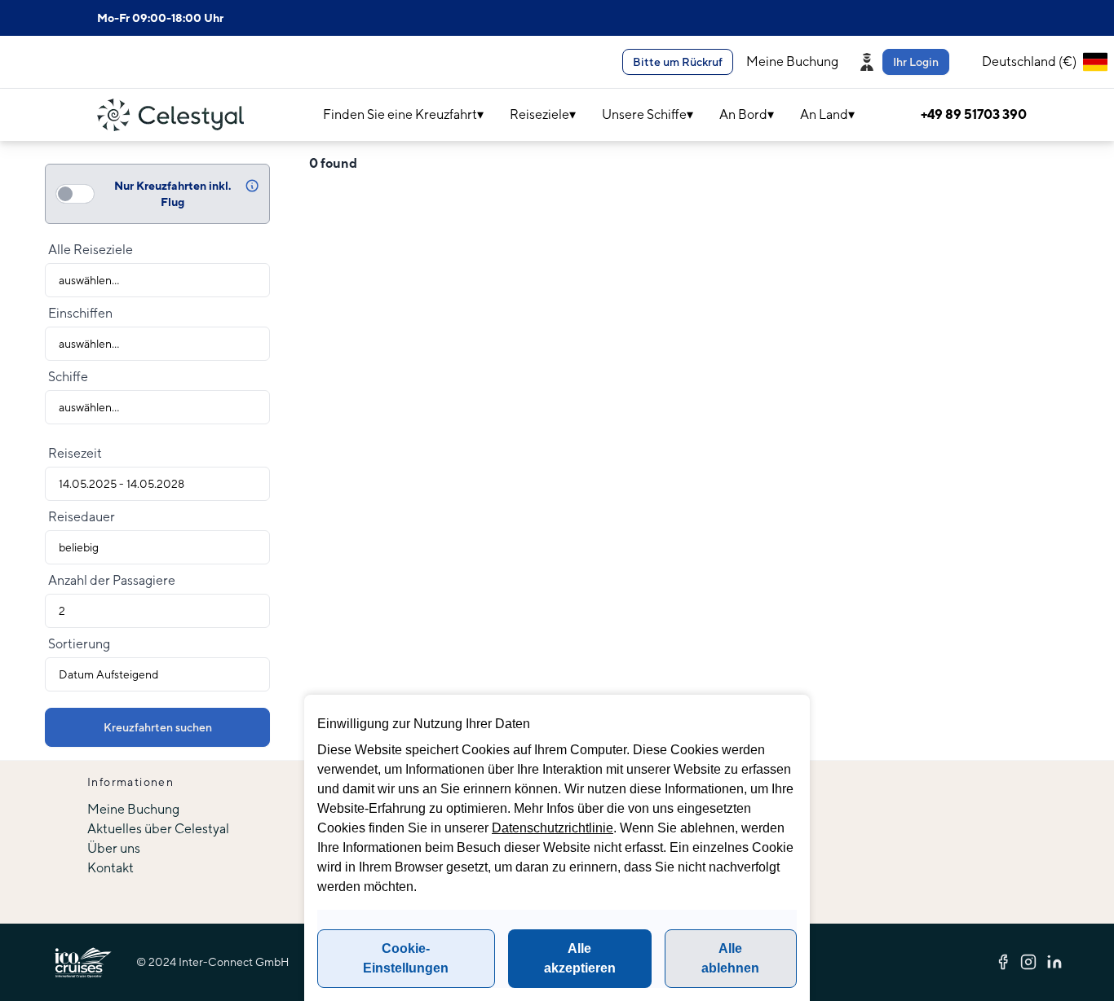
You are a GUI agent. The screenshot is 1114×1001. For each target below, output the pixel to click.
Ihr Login (916, 61)
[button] (906, 61)
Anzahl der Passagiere (111, 580)
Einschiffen (80, 313)
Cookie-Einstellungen (406, 958)
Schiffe (68, 376)
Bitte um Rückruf (678, 61)
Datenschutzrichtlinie (552, 828)
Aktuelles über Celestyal (158, 828)
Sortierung (79, 644)
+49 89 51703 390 (974, 114)
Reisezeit (75, 453)
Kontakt (110, 868)
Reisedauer (81, 517)
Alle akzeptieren (580, 958)
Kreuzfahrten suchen (158, 727)
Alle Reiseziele (90, 249)
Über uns (113, 848)
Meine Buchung (792, 61)
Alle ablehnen (730, 958)
